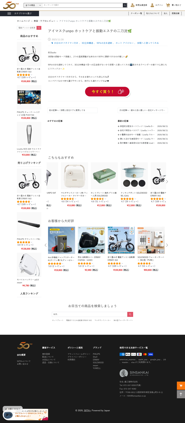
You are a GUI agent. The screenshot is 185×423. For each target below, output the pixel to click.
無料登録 (46, 354)
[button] (45, 181)
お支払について (49, 360)
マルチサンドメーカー (103, 320)
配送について (48, 357)
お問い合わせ (22, 364)
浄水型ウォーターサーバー (123, 320)
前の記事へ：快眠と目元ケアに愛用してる (67, 110)
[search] (125, 5)
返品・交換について (50, 363)
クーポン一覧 (136, 13)
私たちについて (153, 13)
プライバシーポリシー (77, 357)
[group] (29, 77)
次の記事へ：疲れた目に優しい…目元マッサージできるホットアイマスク (142, 110)
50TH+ (87, 410)
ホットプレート (58, 320)
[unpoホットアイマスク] (107, 92)
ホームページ (23, 21)
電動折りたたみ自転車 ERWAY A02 (79, 320)
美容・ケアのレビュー (44, 21)
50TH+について (24, 361)
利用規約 (71, 360)
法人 (166, 13)
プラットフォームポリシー (79, 354)
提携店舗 (175, 13)
